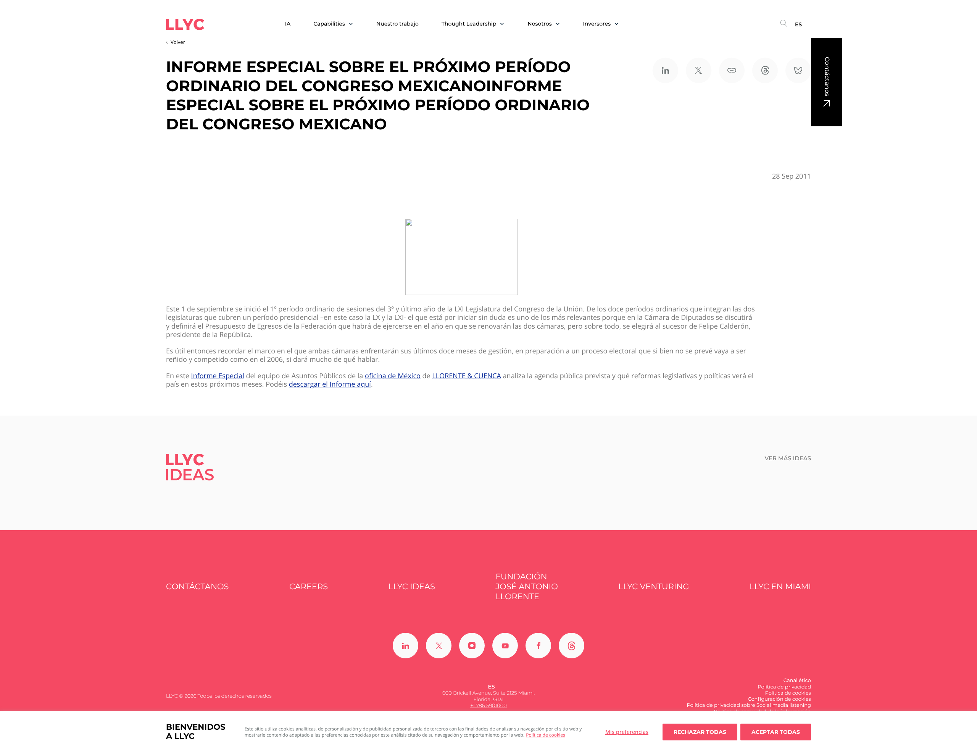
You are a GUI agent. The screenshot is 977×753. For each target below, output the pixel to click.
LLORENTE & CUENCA (466, 376)
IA (288, 24)
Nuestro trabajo (397, 24)
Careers (308, 587)
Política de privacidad (784, 687)
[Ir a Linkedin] (405, 645)
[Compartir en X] (698, 70)
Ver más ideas (788, 458)
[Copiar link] (732, 70)
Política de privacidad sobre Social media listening (749, 705)
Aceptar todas (775, 732)
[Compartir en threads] (765, 70)
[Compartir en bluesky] (798, 70)
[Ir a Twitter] (438, 645)
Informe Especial (217, 376)
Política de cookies (545, 735)
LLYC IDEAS (412, 587)
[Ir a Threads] (571, 645)
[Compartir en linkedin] (665, 70)
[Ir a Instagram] (472, 645)
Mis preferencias (626, 731)
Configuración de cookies (779, 699)
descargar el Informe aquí (330, 384)
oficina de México (393, 376)
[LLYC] (185, 24)
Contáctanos (826, 76)
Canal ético (797, 680)
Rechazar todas (700, 732)
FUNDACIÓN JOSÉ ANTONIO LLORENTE (527, 587)
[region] (488, 732)
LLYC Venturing (653, 587)
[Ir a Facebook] (538, 645)
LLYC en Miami (780, 587)
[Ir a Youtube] (505, 645)
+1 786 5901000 (488, 706)
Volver (178, 42)
